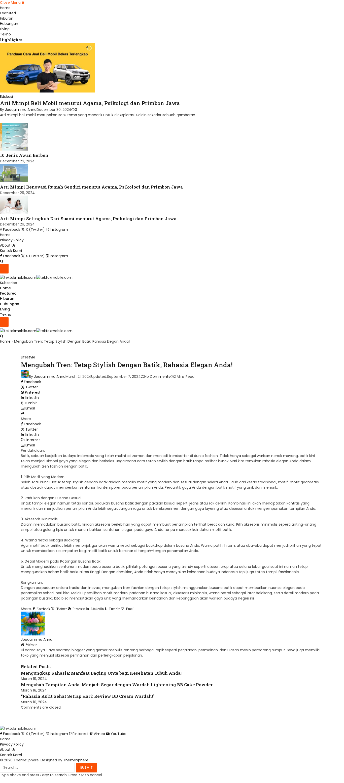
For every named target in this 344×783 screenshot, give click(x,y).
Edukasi (6, 96)
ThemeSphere (75, 760)
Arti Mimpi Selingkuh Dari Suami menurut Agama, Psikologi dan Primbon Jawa (88, 218)
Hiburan (6, 18)
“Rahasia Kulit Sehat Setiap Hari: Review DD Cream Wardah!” (88, 696)
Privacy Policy (12, 240)
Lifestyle (28, 357)
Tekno (5, 34)
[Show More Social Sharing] (22, 413)
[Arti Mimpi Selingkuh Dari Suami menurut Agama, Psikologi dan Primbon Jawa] (14, 212)
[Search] (1, 261)
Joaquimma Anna (21, 109)
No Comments (157, 376)
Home (5, 7)
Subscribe (8, 282)
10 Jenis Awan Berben (24, 155)
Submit (86, 767)
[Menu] (4, 268)
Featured (8, 13)
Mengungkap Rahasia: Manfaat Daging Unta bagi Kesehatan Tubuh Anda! (101, 673)
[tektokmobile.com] (36, 277)
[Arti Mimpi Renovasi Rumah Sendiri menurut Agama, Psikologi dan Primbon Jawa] (14, 180)
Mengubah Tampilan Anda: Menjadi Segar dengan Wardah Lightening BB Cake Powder (117, 684)
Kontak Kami (11, 250)
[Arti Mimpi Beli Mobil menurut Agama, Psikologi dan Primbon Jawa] (47, 91)
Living (5, 28)
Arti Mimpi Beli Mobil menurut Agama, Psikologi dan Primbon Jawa (90, 103)
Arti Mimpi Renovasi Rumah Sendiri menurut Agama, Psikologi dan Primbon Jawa (91, 187)
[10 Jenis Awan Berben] (14, 149)
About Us (8, 245)
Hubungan (9, 23)
